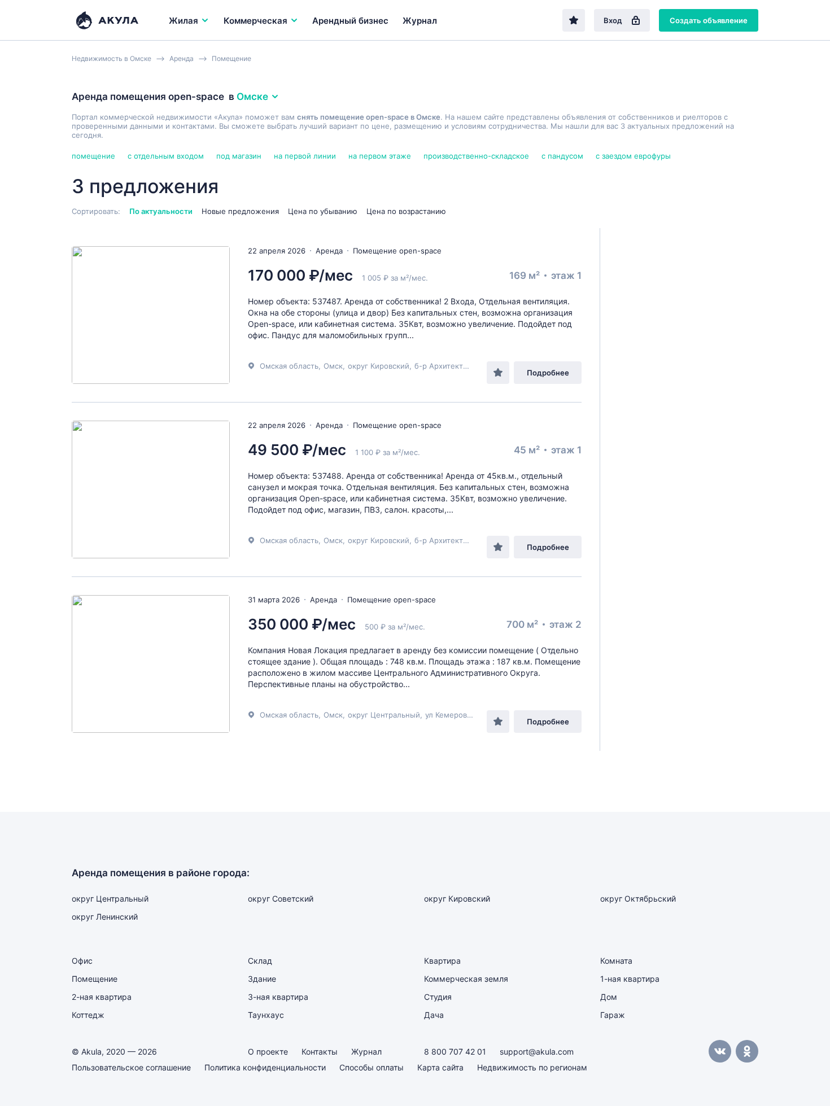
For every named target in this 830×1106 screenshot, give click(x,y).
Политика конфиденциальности (265, 1067)
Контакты (320, 1051)
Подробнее (548, 372)
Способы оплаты (371, 1067)
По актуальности (161, 211)
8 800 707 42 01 (455, 1051)
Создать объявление (709, 20)
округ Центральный (384, 714)
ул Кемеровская (454, 714)
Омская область (289, 365)
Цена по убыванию (322, 211)
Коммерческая (255, 20)
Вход (613, 20)
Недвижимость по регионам (532, 1067)
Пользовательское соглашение (131, 1067)
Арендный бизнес (350, 20)
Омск (333, 365)
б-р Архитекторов (447, 365)
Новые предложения (240, 211)
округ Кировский (378, 365)
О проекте (268, 1051)
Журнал (420, 20)
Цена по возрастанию (406, 211)
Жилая (183, 20)
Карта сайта (440, 1067)
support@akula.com (537, 1051)
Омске (252, 96)
